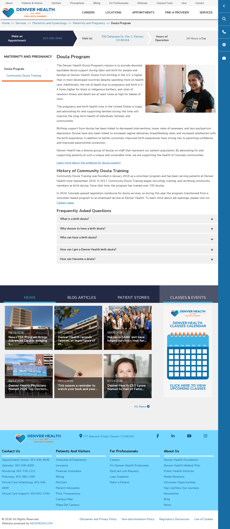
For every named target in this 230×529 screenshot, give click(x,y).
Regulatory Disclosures (174, 519)
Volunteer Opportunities (180, 482)
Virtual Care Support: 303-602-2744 (26, 493)
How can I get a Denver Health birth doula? (88, 249)
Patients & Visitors (32, 3)
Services (206, 12)
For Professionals (118, 3)
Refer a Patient (119, 482)
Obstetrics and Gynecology (49, 23)
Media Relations (174, 477)
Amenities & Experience (71, 460)
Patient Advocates (68, 488)
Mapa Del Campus (67, 505)
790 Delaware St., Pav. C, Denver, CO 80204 (122, 38)
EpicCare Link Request (124, 471)
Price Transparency (68, 493)
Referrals (142, 3)
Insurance (62, 465)
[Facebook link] (157, 436)
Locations (113, 12)
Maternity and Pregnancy (89, 23)
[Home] (29, 13)
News (167, 505)
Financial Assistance (68, 471)
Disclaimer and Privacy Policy (98, 519)
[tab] (30, 294)
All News (140, 406)
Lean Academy (119, 477)
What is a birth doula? (74, 219)
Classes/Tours (165, 3)
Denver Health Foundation (181, 460)
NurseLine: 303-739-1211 (19, 471)
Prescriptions (77, 3)
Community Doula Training (24, 75)
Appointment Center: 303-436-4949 (25, 460)
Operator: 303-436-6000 (18, 465)
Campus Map (64, 499)
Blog (167, 499)
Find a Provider (177, 12)
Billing (96, 3)
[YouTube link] (189, 436)
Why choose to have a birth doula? (82, 228)
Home (6, 23)
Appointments (143, 12)
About (9, 3)
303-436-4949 (52, 38)
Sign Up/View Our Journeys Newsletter (181, 490)
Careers (88, 12)
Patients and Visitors (73, 451)
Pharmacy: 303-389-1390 (18, 477)
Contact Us (11, 451)
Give (184, 3)
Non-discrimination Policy (138, 519)
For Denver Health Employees (129, 465)
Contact (199, 3)
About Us (171, 451)
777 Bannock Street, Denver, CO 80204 (108, 436)
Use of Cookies (203, 519)
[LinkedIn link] (173, 436)
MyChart (56, 3)
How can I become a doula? (77, 259)
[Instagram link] (205, 436)
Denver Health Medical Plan (182, 465)
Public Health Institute (179, 471)
